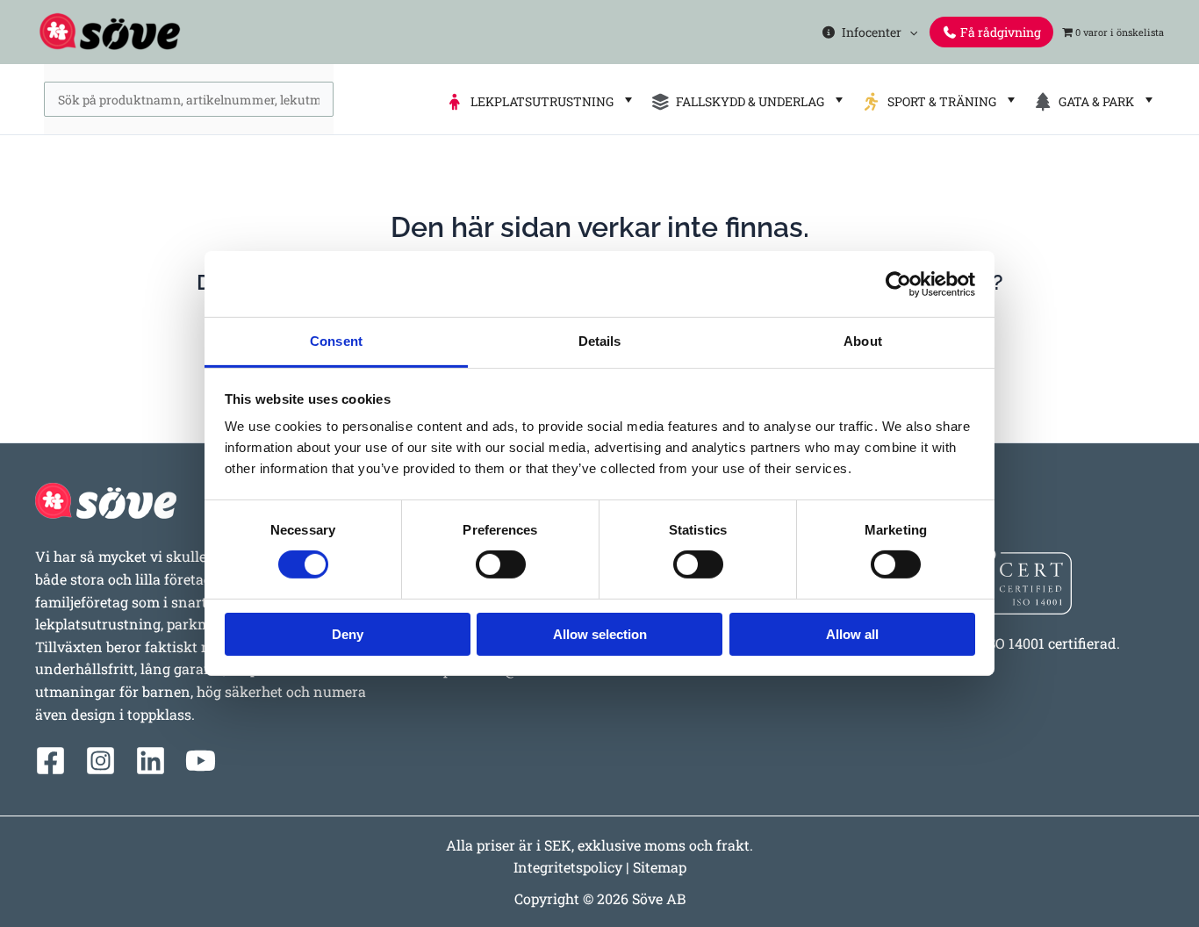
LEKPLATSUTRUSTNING (539, 101)
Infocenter (868, 32)
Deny (347, 634)
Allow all (852, 634)
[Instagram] (100, 760)
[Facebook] (50, 760)
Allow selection (600, 634)
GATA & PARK (1093, 101)
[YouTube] (200, 760)
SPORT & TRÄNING (939, 101)
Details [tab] (599, 341)
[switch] (501, 564)
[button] (909, 32)
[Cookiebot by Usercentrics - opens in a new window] (898, 283)
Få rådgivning (999, 32)
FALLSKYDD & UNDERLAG (747, 101)
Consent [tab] (336, 341)
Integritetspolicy (567, 867)
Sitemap (659, 867)
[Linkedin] (150, 760)
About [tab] (863, 341)
